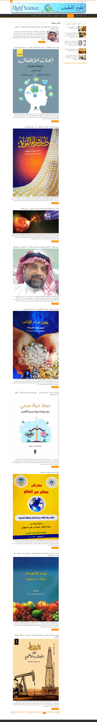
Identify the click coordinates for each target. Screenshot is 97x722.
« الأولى (57, 713)
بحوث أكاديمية (63, 15)
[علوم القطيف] (48, 8)
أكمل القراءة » (41, 41)
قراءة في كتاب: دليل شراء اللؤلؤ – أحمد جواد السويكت (41, 127)
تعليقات (74, 23)
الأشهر (79, 23)
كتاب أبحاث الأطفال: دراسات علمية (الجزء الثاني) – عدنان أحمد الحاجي (36, 47)
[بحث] (11, 1)
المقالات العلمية (78, 15)
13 (38, 713)
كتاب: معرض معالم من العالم (49, 472)
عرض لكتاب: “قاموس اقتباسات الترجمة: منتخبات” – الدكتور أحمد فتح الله (36, 247)
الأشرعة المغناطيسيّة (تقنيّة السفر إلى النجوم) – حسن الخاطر (39, 208)
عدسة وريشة (56, 15)
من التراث (49, 15)
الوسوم (69, 23)
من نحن (58, 1)
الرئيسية (68, 1)
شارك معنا (64, 1)
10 (47, 713)
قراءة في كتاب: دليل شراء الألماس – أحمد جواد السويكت (41, 309)
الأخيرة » (30, 713)
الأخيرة (84, 23)
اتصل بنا (73, 1)
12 (41, 713)
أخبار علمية (71, 15)
